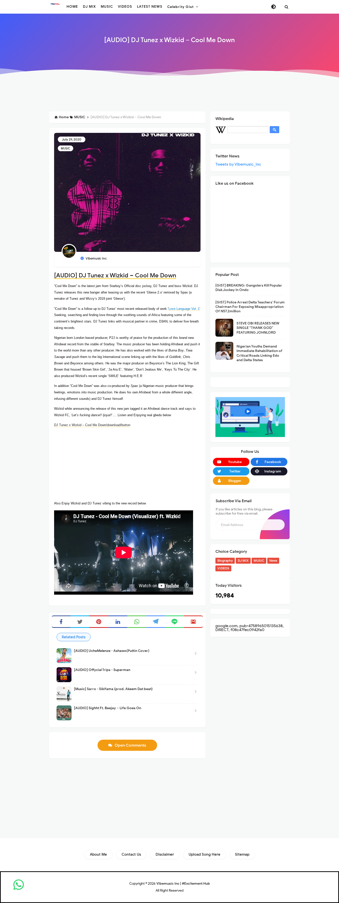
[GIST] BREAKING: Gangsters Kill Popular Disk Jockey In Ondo (248, 287)
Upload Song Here (204, 854)
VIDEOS (223, 568)
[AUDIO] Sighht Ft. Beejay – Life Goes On (107, 708)
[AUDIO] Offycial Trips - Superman (102, 670)
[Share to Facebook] (61, 621)
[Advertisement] (169, 95)
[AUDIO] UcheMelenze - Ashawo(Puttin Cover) (111, 651)
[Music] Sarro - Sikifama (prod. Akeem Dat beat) (113, 689)
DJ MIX (243, 560)
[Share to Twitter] (79, 621)
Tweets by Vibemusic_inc (238, 164)
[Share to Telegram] (155, 621)
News (273, 560)
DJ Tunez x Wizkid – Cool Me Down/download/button (92, 425)
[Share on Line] (174, 621)
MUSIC (65, 148)
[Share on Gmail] (193, 621)
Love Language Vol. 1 (184, 309)
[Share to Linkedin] (117, 621)
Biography (225, 560)
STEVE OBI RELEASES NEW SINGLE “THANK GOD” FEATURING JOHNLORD (258, 327)
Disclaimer (165, 854)
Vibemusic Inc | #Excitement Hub (183, 883)
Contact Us (131, 854)
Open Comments (130, 745)
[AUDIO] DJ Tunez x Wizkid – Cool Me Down (115, 275)
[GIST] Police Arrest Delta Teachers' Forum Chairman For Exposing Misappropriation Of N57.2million (250, 306)
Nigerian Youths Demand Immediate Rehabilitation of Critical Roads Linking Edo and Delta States (259, 353)
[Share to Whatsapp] (136, 621)
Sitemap (242, 854)
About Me (98, 854)
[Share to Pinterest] (98, 621)
